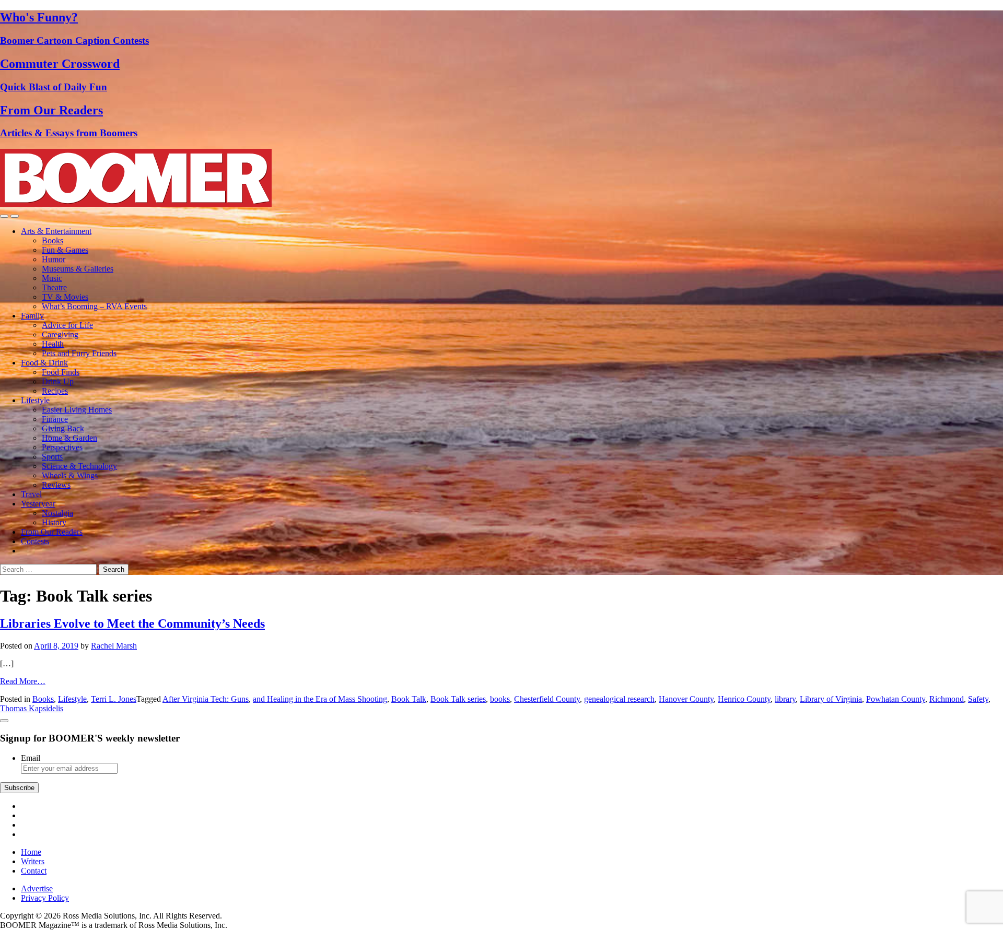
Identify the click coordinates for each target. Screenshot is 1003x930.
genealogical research (619, 698)
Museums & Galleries (77, 268)
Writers (32, 861)
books (500, 698)
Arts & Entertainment (56, 231)
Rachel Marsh (114, 645)
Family (32, 315)
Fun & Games (65, 249)
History (54, 522)
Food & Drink (44, 362)
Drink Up (58, 381)
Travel (31, 494)
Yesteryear (38, 503)
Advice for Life (67, 325)
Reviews (56, 484)
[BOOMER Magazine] (136, 203)
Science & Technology (79, 466)
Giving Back (63, 428)
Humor (53, 259)
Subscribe (19, 788)
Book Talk (408, 698)
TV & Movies (65, 296)
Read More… (22, 681)
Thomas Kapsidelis (31, 708)
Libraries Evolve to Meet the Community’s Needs (132, 623)
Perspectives (62, 447)
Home (31, 851)
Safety (978, 698)
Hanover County (686, 698)
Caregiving (60, 334)
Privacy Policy (45, 897)
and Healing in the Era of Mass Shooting (320, 698)
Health (53, 343)
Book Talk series (458, 698)
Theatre (54, 287)
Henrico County (744, 698)
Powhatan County (895, 698)
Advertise (37, 888)
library (785, 698)
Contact (33, 870)
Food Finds (60, 372)
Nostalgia (57, 513)
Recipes (55, 390)
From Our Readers (52, 531)
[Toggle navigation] (4, 216)
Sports (52, 456)
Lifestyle (35, 400)
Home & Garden (69, 437)
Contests (35, 541)
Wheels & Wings (70, 475)
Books (52, 240)
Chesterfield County (547, 698)
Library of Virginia (831, 698)
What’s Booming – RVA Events (94, 306)
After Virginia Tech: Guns (205, 698)
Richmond (946, 698)
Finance (55, 419)
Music (52, 278)
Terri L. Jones (113, 698)
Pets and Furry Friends (79, 353)
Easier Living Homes (77, 409)
